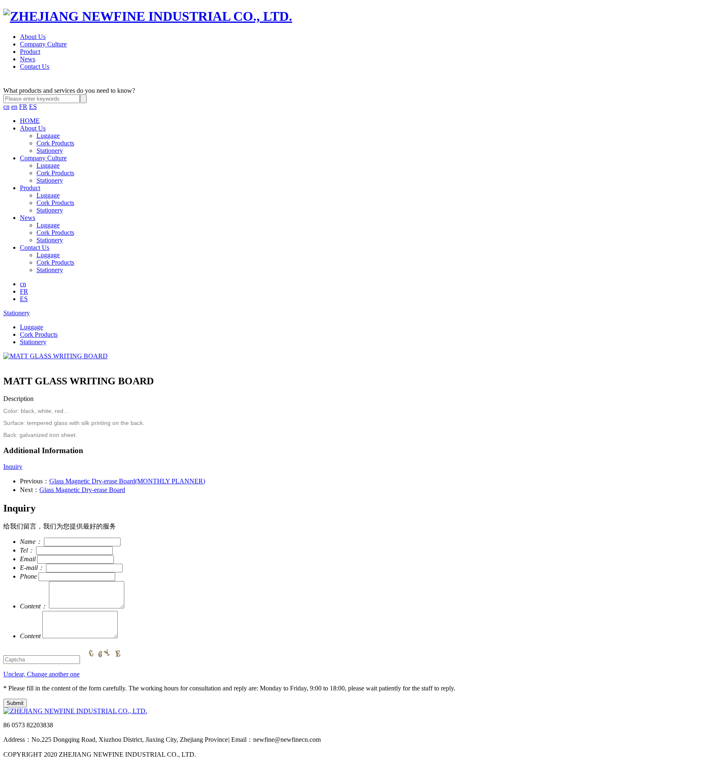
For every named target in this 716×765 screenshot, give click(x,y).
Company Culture (43, 44)
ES (33, 106)
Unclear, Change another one (41, 674)
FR (23, 106)
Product (30, 51)
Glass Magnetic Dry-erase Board (82, 489)
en (14, 106)
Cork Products (55, 143)
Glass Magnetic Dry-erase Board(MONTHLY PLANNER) (127, 481)
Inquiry (12, 466)
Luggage (48, 135)
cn (6, 106)
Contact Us (34, 66)
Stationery (49, 150)
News (27, 59)
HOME (30, 120)
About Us (33, 36)
